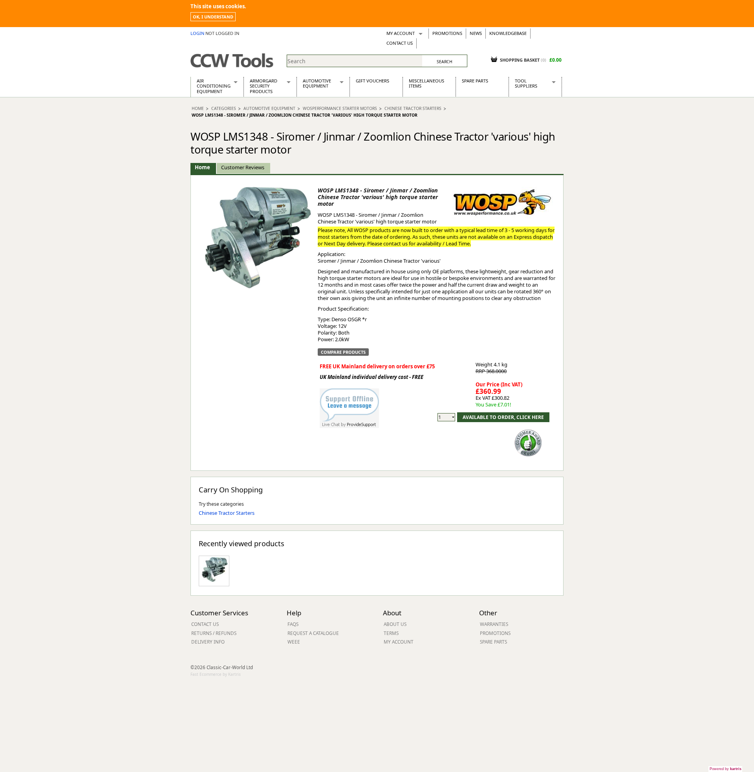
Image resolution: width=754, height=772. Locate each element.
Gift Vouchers (372, 81)
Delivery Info (208, 641)
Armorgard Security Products (263, 86)
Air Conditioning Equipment (214, 86)
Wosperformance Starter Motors (340, 108)
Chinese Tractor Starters (412, 108)
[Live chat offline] (349, 404)
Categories (223, 108)
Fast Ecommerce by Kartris (215, 674)
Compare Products (343, 352)
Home (198, 108)
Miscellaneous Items (426, 83)
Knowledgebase (508, 33)
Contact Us (399, 43)
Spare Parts (475, 81)
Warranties (494, 624)
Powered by (725, 769)
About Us (395, 624)
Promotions (447, 33)
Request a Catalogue (313, 633)
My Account (400, 33)
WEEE (293, 641)
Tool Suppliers (526, 83)
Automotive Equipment (317, 83)
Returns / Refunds (213, 633)
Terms (391, 633)
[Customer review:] (528, 442)
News (476, 33)
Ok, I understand (213, 17)
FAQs (292, 624)
